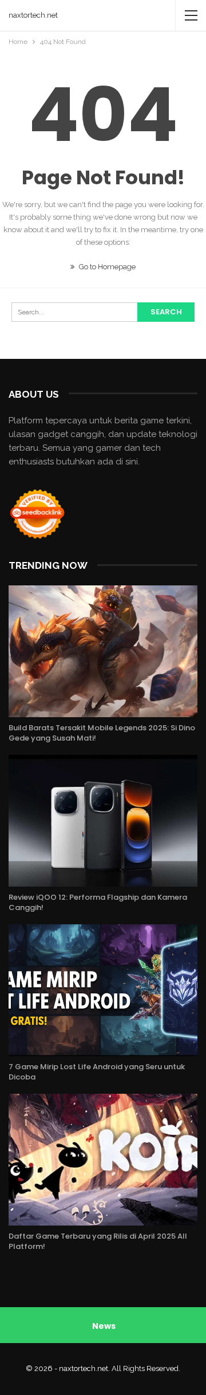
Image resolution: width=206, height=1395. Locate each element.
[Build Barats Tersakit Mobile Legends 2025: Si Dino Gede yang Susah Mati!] (103, 651)
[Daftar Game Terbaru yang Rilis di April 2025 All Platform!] (103, 1160)
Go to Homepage (106, 266)
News (104, 1326)
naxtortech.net (33, 15)
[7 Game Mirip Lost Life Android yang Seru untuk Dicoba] (103, 990)
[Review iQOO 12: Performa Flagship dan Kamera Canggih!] (103, 821)
